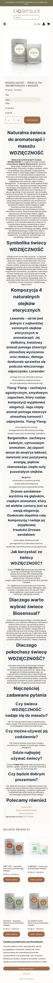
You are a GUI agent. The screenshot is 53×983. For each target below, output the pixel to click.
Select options (11, 880)
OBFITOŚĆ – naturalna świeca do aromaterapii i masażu (13, 868)
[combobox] (26, 17)
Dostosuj (26, 973)
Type (7, 95)
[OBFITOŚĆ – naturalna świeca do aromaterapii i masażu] (14, 847)
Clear (7, 103)
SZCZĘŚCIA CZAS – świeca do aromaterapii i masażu (38, 923)
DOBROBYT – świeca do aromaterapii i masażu (38, 867)
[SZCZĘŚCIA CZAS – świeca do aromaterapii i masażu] (39, 902)
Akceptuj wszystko (26, 968)
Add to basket (32, 120)
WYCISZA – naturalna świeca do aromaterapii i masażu (13, 923)
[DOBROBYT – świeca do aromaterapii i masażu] (39, 847)
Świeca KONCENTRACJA (26, 810)
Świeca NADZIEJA (26, 813)
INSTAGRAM (28, 816)
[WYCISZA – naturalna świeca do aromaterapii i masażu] (14, 902)
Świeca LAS (26, 807)
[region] (26, 960)
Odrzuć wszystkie (26, 979)
